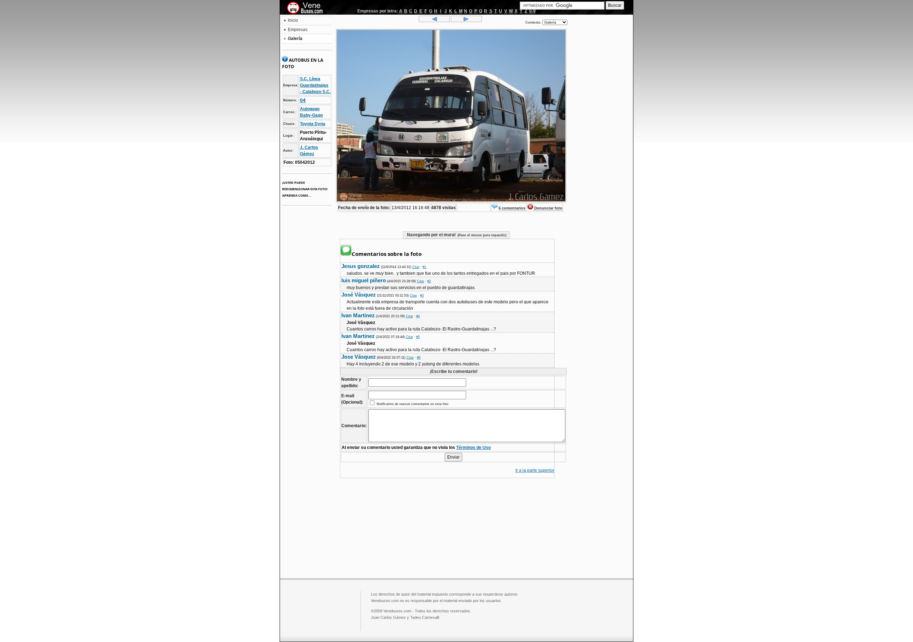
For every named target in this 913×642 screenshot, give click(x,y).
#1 (424, 267)
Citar (415, 267)
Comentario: (354, 425)
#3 (422, 295)
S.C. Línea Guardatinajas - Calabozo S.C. (315, 85)
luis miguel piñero (363, 280)
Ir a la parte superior (534, 470)
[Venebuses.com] (307, 8)
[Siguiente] (466, 20)
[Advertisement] (600, 123)
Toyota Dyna (312, 123)
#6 (418, 357)
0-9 (532, 11)
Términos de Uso (473, 447)
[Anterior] (434, 20)
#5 (418, 337)
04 (303, 100)
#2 (429, 281)
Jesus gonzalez (360, 266)
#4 (418, 316)
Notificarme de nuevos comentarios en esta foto (412, 404)
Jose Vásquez (358, 357)
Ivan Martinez (358, 315)
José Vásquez (358, 295)
